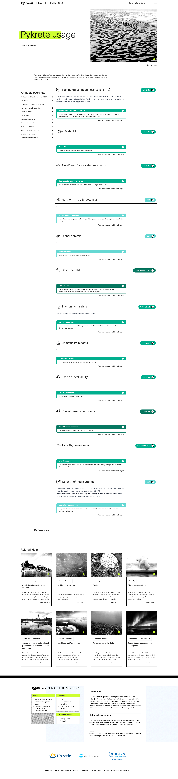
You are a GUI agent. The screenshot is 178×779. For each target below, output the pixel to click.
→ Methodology (63, 704)
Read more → (45, 602)
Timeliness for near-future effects (37, 104)
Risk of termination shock (37, 130)
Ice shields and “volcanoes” (69, 643)
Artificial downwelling (66, 585)
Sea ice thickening (72, 655)
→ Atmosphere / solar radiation (43, 699)
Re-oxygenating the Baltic (103, 643)
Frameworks (120, 736)
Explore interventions (137, 3)
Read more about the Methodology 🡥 (111, 120)
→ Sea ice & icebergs (40, 711)
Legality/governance (37, 134)
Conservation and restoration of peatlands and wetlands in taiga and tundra (35, 645)
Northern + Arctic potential (37, 108)
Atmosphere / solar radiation (139, 639)
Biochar (96, 585)
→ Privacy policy (64, 719)
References (152, 65)
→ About (61, 699)
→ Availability (62, 721)
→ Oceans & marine (39, 708)
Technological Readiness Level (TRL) (37, 97)
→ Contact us (62, 708)
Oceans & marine (65, 581)
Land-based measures (32, 639)
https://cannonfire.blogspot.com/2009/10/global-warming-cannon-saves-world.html (86, 494)
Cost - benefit (37, 115)
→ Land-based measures (41, 706)
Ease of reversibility (37, 126)
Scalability (37, 101)
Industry (97, 581)
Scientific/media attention (37, 138)
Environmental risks (37, 119)
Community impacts (37, 123)
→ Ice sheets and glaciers (41, 702)
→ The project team (64, 702)
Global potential (37, 112)
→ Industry (36, 704)
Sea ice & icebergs (29, 45)
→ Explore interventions (66, 706)
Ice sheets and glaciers (32, 581)
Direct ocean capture (137, 585)
